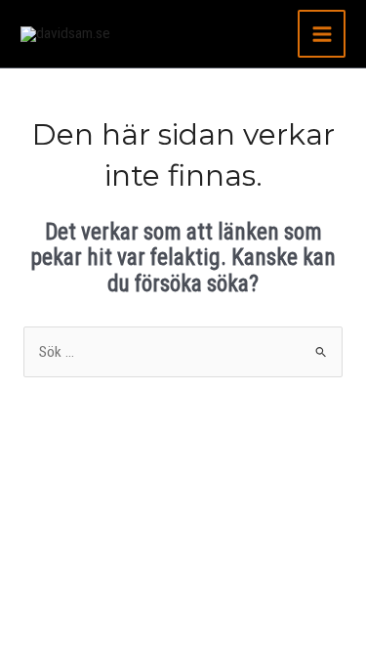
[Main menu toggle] (322, 34)
